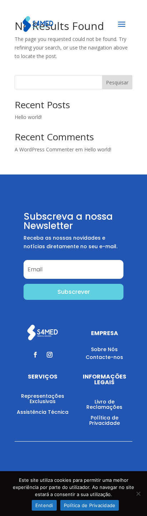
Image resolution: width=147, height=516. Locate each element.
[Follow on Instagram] (49, 354)
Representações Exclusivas (42, 398)
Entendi (44, 505)
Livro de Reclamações (104, 404)
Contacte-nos (104, 357)
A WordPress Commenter (44, 149)
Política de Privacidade (104, 420)
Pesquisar (117, 82)
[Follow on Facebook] (35, 354)
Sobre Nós (104, 349)
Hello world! (28, 117)
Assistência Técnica (43, 412)
